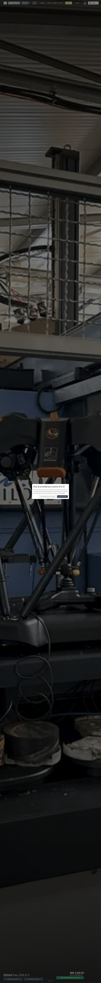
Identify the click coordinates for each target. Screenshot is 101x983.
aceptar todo (62, 496)
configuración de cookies (47, 496)
